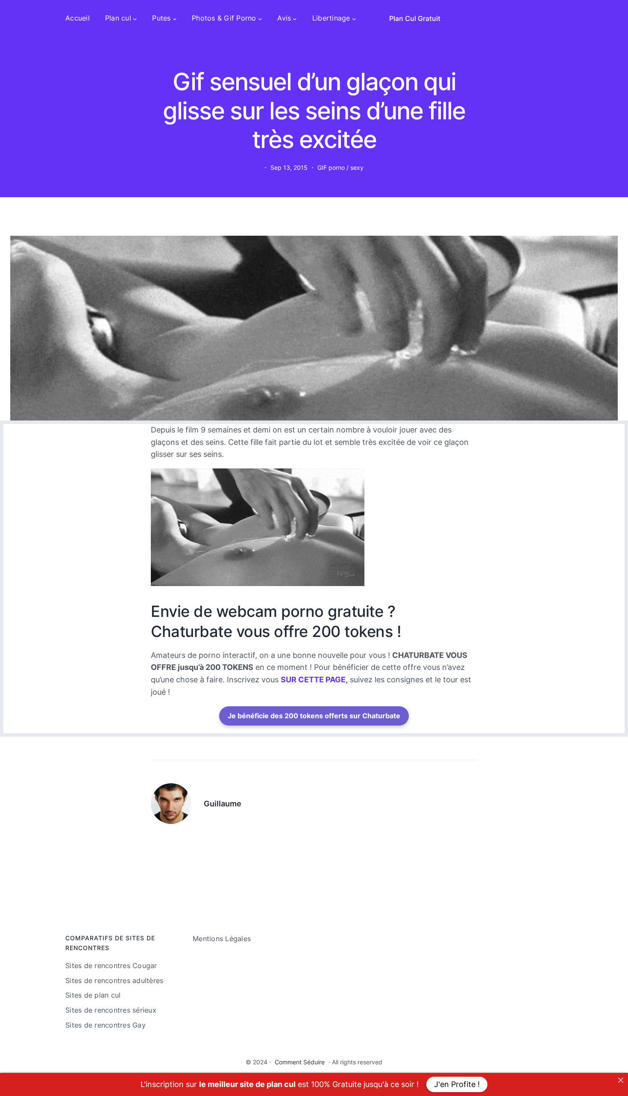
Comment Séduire (300, 1062)
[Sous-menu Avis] (295, 18)
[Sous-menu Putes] (175, 18)
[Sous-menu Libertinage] (354, 18)
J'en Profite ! (457, 1084)
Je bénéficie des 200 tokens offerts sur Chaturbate (314, 715)
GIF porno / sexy (340, 167)
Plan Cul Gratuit (414, 18)
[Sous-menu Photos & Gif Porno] (260, 18)
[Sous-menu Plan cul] (135, 18)
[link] (620, 1080)
